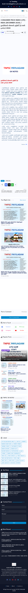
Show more (22, 200)
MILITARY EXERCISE (6, 451)
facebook (8, 326)
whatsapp (21, 326)
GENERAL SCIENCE (5, 446)
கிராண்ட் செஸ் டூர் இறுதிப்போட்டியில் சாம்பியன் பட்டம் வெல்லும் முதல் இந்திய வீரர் (17, 480)
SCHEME (3, 453)
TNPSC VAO (11, 460)
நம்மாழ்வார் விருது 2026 (14, 3)
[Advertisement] (14, 44)
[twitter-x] (11, 7)
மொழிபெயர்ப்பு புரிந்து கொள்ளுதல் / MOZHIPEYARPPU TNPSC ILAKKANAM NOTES (17, 388)
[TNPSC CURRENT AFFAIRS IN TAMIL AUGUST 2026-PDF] (4, 365)
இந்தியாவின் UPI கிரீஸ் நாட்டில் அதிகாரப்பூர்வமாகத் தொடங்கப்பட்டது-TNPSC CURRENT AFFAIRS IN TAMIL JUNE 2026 (16, 381)
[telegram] (19, 7)
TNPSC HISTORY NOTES (7, 458)
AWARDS (24, 441)
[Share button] (15, 184)
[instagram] (17, 7)
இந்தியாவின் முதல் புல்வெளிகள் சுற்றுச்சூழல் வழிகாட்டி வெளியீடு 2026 (11, 223)
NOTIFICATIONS (15, 451)
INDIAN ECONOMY (5, 448)
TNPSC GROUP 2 (11, 455)
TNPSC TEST (4, 460)
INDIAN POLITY (14, 448)
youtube (22, 330)
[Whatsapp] (12, 184)
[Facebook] (6, 184)
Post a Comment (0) (14, 317)
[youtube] (14, 7)
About (13, 586)
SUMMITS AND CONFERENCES (13, 453)
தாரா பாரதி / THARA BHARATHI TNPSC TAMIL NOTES (14, 556)
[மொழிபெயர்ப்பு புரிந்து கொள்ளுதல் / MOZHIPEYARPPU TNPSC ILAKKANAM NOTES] (4, 388)
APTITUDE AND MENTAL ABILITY (8, 441)
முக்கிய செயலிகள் (20, 460)
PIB (26, 144)
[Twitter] (9, 184)
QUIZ (21, 451)
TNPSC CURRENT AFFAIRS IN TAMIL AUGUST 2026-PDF (16, 365)
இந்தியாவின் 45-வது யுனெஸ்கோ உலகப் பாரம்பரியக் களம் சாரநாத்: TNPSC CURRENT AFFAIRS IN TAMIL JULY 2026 (14, 273)
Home (8, 586)
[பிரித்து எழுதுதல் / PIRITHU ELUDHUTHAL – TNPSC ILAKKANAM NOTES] (4, 373)
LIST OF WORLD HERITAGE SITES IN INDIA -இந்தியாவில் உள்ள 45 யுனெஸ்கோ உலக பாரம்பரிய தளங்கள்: (13, 247)
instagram (8, 330)
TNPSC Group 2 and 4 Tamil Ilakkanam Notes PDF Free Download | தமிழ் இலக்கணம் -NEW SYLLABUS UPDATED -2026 (14, 534)
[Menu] (2, 10)
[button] (23, 11)
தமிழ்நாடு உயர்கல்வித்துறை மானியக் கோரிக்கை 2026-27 (17, 492)
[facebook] (9, 7)
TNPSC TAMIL (17, 458)
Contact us (19, 586)
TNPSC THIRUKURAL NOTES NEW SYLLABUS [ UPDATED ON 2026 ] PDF (13, 546)
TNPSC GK (8, 180)
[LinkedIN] (21, 580)
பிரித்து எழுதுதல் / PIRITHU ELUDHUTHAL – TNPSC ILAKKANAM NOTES (16, 373)
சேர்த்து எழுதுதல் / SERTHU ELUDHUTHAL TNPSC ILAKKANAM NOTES (13, 540)
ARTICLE (18, 441)
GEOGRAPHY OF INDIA (16, 446)
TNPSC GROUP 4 (21, 455)
